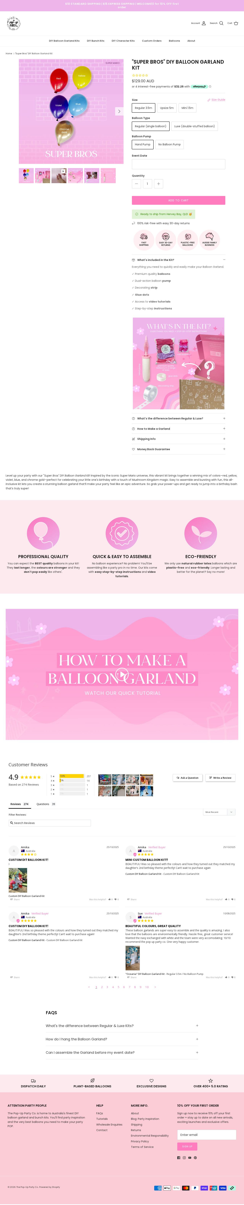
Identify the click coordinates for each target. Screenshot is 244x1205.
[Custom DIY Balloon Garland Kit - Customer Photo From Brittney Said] (146, 791)
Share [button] (16, 899)
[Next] (119, 111)
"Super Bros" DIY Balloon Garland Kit (33, 53)
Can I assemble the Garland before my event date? (90, 1052)
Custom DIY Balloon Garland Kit (26, 896)
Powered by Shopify (49, 1187)
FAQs (99, 1113)
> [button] (155, 987)
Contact (102, 1130)
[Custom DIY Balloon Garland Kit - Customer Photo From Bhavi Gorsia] (104, 779)
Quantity (138, 176)
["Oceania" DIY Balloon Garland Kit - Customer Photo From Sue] (118, 779)
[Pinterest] (195, 1157)
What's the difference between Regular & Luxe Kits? (90, 1025)
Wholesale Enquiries (109, 1125)
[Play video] (122, 674)
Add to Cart (178, 200)
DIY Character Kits (123, 41)
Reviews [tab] (15, 804)
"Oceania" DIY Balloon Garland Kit (145, 974)
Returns (136, 1130)
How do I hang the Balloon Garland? (76, 1039)
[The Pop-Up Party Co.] (14, 23)
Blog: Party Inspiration (145, 1119)
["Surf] (118, 791)
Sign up (187, 1146)
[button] (110, 899)
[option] (71, 111)
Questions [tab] (43, 804)
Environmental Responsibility (150, 1136)
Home (9, 53)
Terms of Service (142, 1147)
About (191, 41)
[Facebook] (178, 1157)
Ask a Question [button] (189, 777)
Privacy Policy (140, 1141)
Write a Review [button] (222, 777)
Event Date (139, 156)
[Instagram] (184, 1157)
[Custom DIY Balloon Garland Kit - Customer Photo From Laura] (104, 791)
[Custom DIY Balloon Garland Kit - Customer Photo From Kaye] (132, 779)
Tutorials (102, 1119)
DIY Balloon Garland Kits (64, 41)
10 (147, 987)
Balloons (174, 41)
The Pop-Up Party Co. (27, 1187)
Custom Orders (151, 41)
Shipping (136, 1125)
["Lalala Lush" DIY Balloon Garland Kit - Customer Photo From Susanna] (132, 791)
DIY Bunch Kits (95, 41)
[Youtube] (189, 1157)
